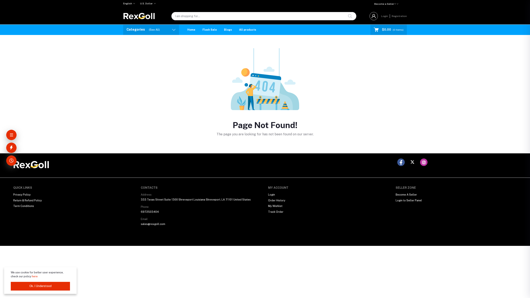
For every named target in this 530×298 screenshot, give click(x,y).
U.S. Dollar (146, 3)
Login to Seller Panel (409, 200)
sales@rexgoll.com (153, 224)
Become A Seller (406, 194)
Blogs (228, 29)
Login (384, 16)
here (35, 276)
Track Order (275, 211)
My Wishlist (275, 206)
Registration (399, 16)
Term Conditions (23, 206)
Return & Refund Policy (27, 200)
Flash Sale (209, 29)
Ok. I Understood (40, 286)
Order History (276, 200)
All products (247, 29)
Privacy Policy (22, 194)
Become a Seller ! (384, 3)
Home (191, 29)
